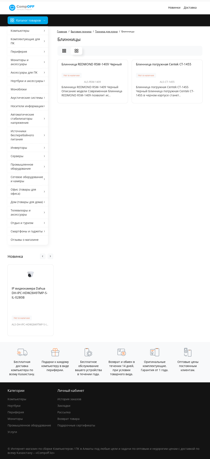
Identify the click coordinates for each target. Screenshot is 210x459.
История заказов (69, 399)
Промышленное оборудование (29, 425)
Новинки (174, 7)
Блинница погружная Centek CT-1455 (163, 64)
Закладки (63, 406)
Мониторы (15, 419)
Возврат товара (68, 419)
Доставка (190, 7)
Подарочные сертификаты (76, 425)
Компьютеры (17, 399)
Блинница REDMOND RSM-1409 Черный (92, 64)
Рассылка (64, 412)
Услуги (12, 432)
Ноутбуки (14, 406)
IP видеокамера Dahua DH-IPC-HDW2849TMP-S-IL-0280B (30, 292)
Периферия (16, 412)
